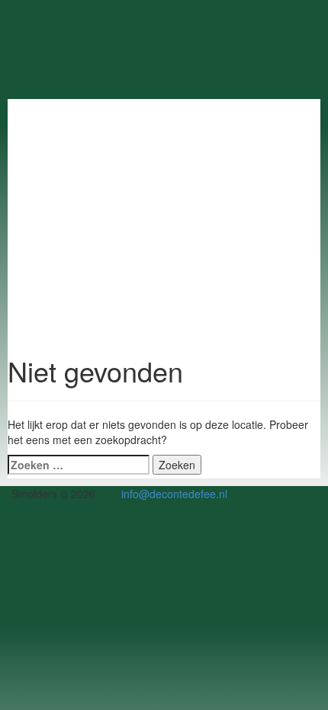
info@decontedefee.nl (174, 493)
